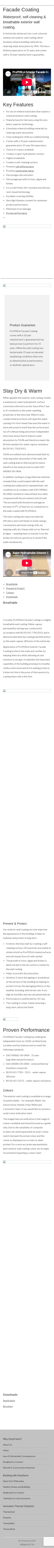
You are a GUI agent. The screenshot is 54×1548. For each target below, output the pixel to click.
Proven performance (16, 213)
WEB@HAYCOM (27, 1544)
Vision (6, 1450)
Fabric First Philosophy (13, 1481)
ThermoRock (9, 1529)
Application (9, 1400)
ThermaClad (9, 1511)
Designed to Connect (13, 1462)
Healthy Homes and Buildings (16, 1487)
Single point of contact (13, 1492)
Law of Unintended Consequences (19, 1456)
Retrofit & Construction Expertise (19, 1467)
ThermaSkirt (9, 1523)
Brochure (8, 1406)
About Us (7, 1444)
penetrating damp (25, 170)
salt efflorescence (25, 166)
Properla (7, 1517)
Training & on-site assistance (16, 1498)
